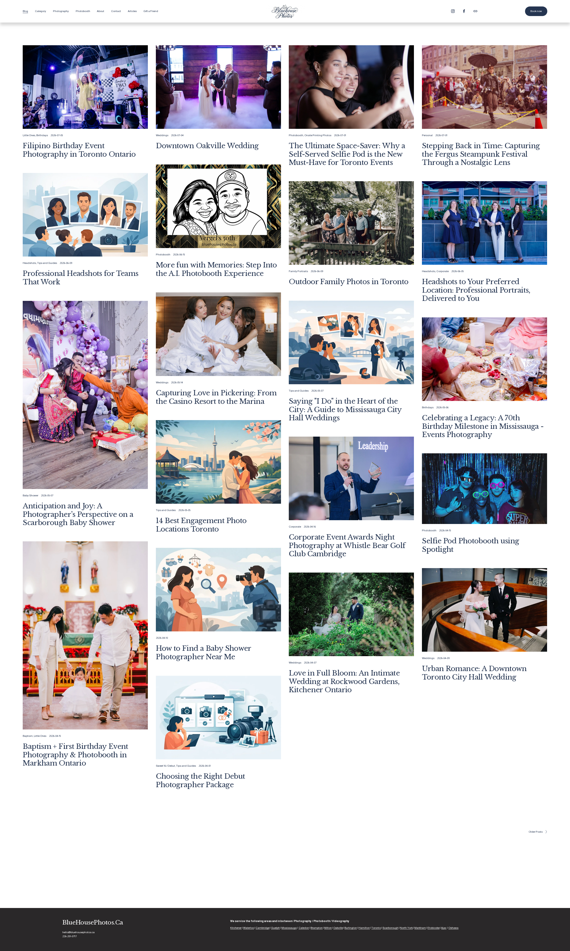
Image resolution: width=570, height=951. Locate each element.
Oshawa (453, 927)
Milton (328, 927)
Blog (25, 11)
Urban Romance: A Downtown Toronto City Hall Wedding (474, 672)
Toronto (376, 927)
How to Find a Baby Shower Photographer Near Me (203, 652)
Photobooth (296, 135)
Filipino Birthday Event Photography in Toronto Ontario (79, 150)
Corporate (442, 271)
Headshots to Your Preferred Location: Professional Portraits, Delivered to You (476, 290)
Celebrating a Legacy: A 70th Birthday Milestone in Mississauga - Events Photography (483, 426)
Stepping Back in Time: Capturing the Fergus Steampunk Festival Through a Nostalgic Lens (481, 154)
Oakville (338, 927)
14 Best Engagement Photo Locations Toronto (201, 524)
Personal (427, 135)
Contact (116, 11)
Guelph (275, 927)
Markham (420, 927)
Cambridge (262, 927)
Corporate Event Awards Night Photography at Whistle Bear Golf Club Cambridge (347, 545)
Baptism (28, 735)
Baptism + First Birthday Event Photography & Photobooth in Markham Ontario (75, 754)
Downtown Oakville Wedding (207, 146)
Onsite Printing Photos (317, 135)
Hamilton (364, 927)
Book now (536, 11)
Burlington (350, 927)
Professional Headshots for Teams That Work (80, 277)
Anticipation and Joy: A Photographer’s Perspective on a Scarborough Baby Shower (78, 514)
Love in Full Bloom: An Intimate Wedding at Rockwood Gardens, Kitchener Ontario (344, 681)
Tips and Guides (47, 263)
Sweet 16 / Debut (165, 765)
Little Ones (29, 135)
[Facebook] (464, 11)
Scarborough (390, 927)
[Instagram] (453, 11)
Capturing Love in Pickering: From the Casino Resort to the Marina (216, 397)
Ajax (443, 927)
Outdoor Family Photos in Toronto (348, 281)
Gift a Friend (150, 11)
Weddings (162, 135)
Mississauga (289, 927)
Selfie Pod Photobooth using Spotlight (470, 545)
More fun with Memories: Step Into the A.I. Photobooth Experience (216, 269)
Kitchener (236, 927)
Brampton (317, 927)
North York (406, 927)
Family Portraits (298, 271)
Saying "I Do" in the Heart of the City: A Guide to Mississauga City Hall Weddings (345, 409)
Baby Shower (30, 495)
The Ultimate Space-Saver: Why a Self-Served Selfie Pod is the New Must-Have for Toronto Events (347, 154)
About (100, 11)
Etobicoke (434, 927)
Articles (132, 11)
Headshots (29, 263)
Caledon (304, 927)
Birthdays (42, 135)
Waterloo (248, 927)
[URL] (475, 11)
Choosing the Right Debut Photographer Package (200, 780)
